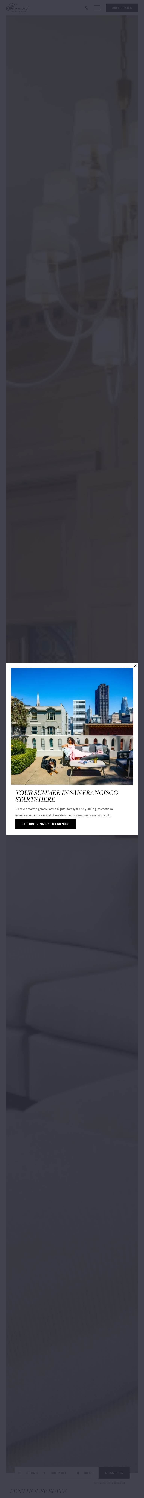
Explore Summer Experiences (45, 824)
